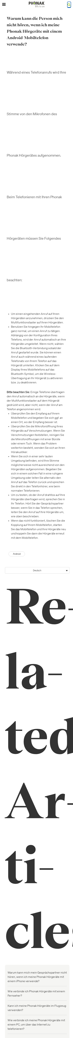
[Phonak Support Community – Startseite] (36, 4)
